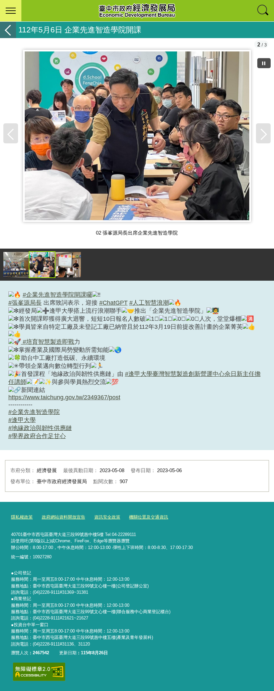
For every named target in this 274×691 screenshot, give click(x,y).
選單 (10, 10)
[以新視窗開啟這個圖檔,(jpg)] (137, 138)
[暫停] (264, 63)
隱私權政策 (22, 517)
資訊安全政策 (107, 517)
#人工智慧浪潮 (149, 302)
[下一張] (263, 133)
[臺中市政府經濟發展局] (137, 10)
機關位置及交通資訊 (148, 517)
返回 (8, 30)
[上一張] (10, 133)
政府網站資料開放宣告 (63, 517)
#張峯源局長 (25, 302)
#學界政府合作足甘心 (37, 436)
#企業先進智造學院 (34, 412)
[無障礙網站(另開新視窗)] (39, 672)
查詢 (263, 10)
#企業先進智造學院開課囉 (57, 294)
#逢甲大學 (22, 420)
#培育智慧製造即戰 (47, 341)
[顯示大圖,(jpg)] (16, 264)
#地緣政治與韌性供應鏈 (40, 428)
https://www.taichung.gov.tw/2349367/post (64, 397)
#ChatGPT (113, 302)
